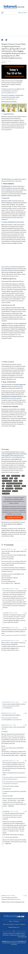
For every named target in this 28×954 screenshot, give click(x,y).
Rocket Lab (5, 478)
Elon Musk (15, 491)
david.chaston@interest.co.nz (8, 92)
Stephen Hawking (6, 491)
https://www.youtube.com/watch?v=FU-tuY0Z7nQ (13, 635)
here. (12, 536)
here (10, 379)
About (10, 921)
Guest (4, 62)
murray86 (6, 588)
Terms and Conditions (8, 924)
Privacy (17, 924)
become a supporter (14, 517)
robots (23, 486)
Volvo (11, 478)
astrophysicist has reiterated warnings (11, 396)
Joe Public (6, 760)
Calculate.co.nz (22, 941)
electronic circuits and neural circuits (10, 195)
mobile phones (18, 488)
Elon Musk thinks (5, 186)
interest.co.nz (5, 941)
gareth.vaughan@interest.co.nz (9, 99)
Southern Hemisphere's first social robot (13, 222)
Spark (21, 480)
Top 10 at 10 (9, 486)
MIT (3, 486)
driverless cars (9, 488)
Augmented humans (8, 114)
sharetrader (6, 702)
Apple (8, 475)
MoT (23, 475)
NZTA (16, 478)
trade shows (8, 268)
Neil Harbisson (6, 493)
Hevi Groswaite (6, 640)
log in (25, 12)
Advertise (22, 924)
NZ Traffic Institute (7, 480)
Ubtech (15, 480)
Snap (3, 475)
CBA (3, 483)
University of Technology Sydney (14, 483)
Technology (17, 486)
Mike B (4, 549)
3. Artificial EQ (5, 198)
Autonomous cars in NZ (9, 305)
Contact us (16, 921)
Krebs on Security (16, 475)
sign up (20, 12)
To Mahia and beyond (8, 362)
